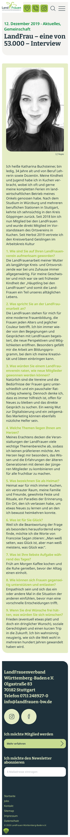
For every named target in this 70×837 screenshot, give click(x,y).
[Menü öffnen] (62, 9)
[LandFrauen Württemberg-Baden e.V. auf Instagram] (11, 716)
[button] (6, 831)
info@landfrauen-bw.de (28, 701)
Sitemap (9, 810)
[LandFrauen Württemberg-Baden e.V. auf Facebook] (29, 716)
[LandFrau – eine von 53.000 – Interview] (35, 109)
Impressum (11, 815)
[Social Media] (44, 8)
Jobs (6, 801)
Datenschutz (11, 820)
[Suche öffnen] (53, 9)
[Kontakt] (35, 8)
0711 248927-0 (34, 695)
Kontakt (8, 805)
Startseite (9, 796)
